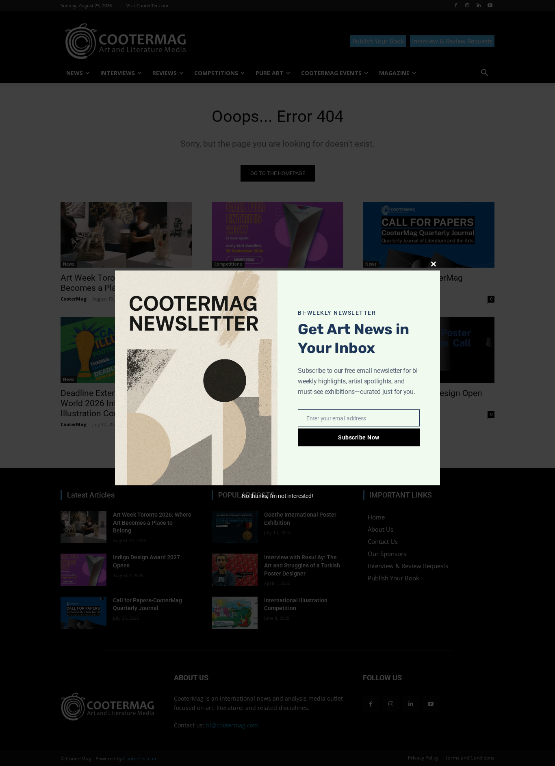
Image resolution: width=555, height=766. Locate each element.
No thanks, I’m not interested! (277, 496)
